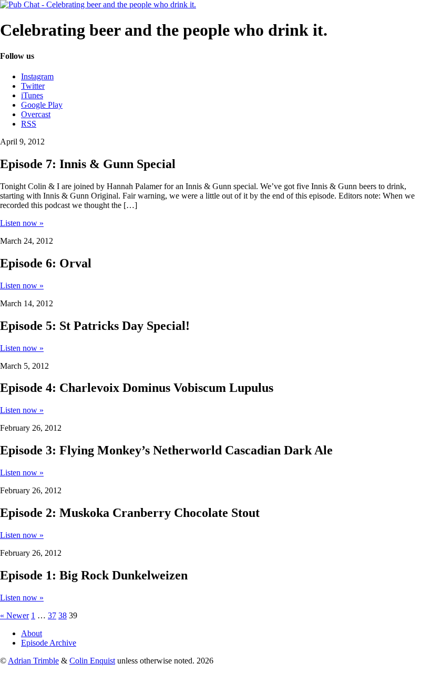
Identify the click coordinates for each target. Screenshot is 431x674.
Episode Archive (48, 642)
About (31, 633)
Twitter (33, 85)
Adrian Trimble (33, 660)
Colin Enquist (92, 660)
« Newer (14, 615)
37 (52, 615)
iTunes (32, 95)
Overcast (35, 114)
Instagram (37, 76)
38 (62, 615)
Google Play (42, 104)
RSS (28, 123)
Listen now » (22, 223)
